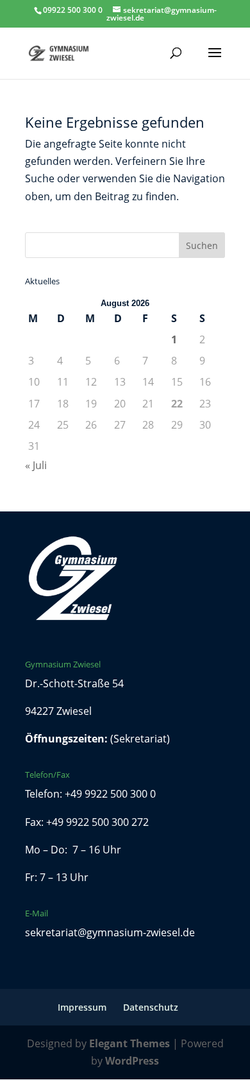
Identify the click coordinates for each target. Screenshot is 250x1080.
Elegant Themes (129, 1043)
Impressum (82, 1007)
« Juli (36, 465)
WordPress (132, 1061)
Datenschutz (150, 1007)
